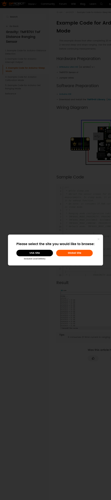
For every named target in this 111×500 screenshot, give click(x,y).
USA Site (35, 253)
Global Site (74, 253)
